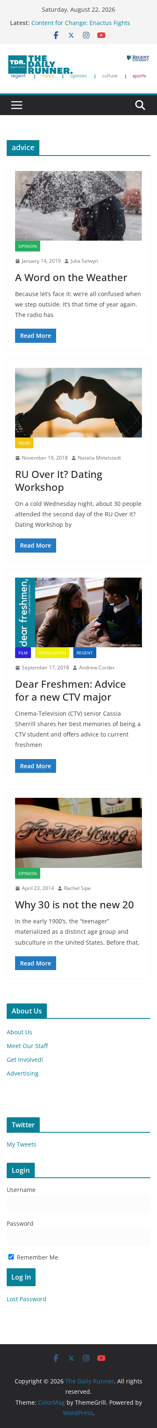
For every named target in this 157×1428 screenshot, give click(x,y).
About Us (19, 1032)
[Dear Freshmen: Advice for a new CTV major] (78, 612)
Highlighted (52, 653)
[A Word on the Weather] (78, 206)
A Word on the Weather (71, 277)
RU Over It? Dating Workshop (58, 480)
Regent (85, 653)
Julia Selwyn (84, 260)
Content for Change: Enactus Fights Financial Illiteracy (80, 27)
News (24, 443)
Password (20, 1223)
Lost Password (26, 1299)
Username (21, 1190)
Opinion (27, 246)
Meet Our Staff (27, 1046)
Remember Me (36, 1257)
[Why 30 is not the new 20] (78, 833)
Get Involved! (25, 1059)
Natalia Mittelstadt (99, 457)
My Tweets (21, 1144)
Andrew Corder (97, 667)
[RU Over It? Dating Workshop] (78, 402)
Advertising (23, 1073)
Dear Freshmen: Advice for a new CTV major (70, 690)
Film (23, 653)
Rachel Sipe (77, 888)
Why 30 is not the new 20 (74, 904)
